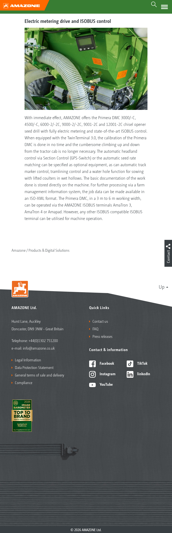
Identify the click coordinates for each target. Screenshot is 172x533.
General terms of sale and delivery (39, 375)
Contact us (100, 321)
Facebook (106, 363)
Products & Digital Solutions (49, 250)
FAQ (95, 328)
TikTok (141, 363)
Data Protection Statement (34, 367)
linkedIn (143, 373)
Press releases (102, 336)
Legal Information (28, 360)
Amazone (19, 250)
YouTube (106, 384)
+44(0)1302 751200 (43, 340)
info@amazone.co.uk (39, 348)
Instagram (107, 373)
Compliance (23, 382)
